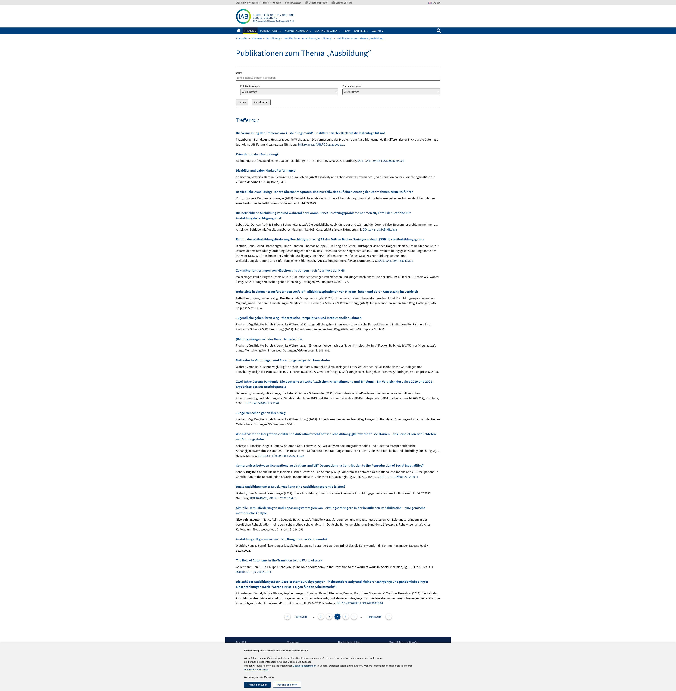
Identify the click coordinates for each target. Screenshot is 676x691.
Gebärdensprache (318, 2)
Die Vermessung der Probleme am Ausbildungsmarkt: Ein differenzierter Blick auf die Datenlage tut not (310, 133)
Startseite (239, 30)
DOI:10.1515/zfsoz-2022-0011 (399, 477)
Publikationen (269, 30)
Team (346, 30)
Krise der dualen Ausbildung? (257, 154)
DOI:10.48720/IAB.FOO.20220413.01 (359, 603)
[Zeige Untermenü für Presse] (270, 3)
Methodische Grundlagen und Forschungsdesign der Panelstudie (283, 360)
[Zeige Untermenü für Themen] (255, 31)
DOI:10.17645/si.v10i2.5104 (253, 572)
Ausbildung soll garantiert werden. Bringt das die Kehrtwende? (281, 539)
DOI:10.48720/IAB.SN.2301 (395, 261)
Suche (239, 72)
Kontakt (277, 2)
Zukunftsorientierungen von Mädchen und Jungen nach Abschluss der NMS (290, 270)
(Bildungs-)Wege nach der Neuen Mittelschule (269, 339)
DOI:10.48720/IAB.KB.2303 (380, 229)
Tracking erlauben (257, 684)
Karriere (359, 30)
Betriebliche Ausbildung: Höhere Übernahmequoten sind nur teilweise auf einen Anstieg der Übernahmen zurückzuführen (325, 192)
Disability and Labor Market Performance (265, 170)
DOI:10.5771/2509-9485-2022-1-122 (281, 456)
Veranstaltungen (297, 30)
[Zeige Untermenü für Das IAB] (382, 31)
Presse (265, 2)
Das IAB (376, 30)
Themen (249, 30)
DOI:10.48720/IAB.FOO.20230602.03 (380, 161)
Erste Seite (301, 616)
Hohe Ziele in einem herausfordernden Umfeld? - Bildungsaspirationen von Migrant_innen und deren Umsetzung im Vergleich (327, 291)
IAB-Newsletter (293, 2)
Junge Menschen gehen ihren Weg (261, 413)
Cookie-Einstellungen (304, 665)
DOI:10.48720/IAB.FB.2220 (262, 403)
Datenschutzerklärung (256, 669)
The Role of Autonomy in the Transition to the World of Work (279, 560)
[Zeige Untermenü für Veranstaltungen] (310, 31)
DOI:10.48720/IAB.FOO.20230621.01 (321, 144)
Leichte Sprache (344, 2)
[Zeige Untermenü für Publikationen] (281, 31)
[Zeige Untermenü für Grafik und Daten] (339, 31)
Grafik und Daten (326, 30)
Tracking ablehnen (287, 684)
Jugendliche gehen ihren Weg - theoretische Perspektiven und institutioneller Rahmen (299, 318)
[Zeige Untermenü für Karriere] (367, 31)
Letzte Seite (374, 616)
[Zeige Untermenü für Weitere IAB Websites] (259, 3)
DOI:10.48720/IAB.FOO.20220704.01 (273, 498)
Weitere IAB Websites (247, 2)
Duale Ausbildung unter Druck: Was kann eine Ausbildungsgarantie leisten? (290, 486)
